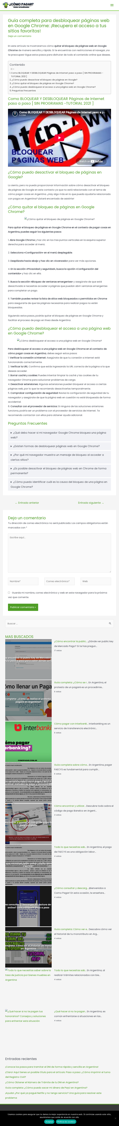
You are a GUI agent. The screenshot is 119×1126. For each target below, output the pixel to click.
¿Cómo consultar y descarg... (71, 888)
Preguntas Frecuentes (24, 90)
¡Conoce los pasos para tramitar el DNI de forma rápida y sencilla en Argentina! (51, 1067)
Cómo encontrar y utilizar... (70, 806)
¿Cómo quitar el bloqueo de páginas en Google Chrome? (43, 83)
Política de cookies (66, 1122)
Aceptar (49, 1122)
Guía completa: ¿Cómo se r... (71, 682)
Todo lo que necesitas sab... (70, 847)
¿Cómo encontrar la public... (70, 641)
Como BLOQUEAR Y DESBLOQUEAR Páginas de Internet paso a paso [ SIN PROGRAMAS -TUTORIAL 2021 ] (57, 74)
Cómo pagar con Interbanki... (71, 723)
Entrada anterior (27, 503)
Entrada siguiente (91, 503)
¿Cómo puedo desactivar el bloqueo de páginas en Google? (44, 79)
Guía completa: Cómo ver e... (71, 929)
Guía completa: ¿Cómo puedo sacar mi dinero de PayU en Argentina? (46, 1087)
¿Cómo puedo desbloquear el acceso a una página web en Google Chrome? (54, 86)
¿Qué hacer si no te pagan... (70, 1011)
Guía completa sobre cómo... (71, 764)
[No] (115, 1118)
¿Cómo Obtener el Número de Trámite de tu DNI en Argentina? (42, 1082)
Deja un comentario (19, 36)
